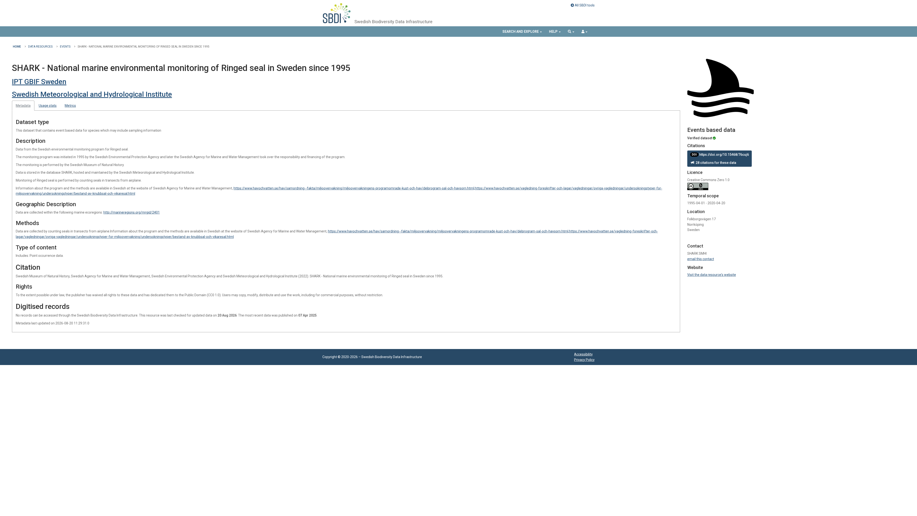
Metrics (70, 106)
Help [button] (553, 31)
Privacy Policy (584, 360)
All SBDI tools (584, 5)
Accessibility (583, 354)
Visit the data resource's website (711, 275)
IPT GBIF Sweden (39, 81)
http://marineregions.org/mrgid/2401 (131, 212)
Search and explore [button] (520, 31)
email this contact (700, 259)
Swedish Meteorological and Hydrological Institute (92, 94)
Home (17, 46)
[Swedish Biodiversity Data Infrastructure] (336, 13)
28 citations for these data (715, 163)
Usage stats (48, 106)
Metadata (23, 106)
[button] (571, 31)
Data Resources (40, 46)
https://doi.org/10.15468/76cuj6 (720, 154)
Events (65, 46)
